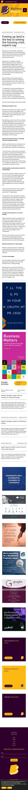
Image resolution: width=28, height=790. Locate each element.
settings (12, 785)
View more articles (20, 22)
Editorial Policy (14, 734)
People (14, 739)
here (19, 782)
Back (5, 22)
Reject (9, 787)
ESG (14, 741)
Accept (4, 787)
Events (14, 743)
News (14, 737)
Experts (14, 745)
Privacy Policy (14, 732)
